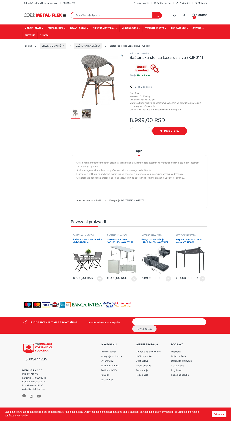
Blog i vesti (176, 370)
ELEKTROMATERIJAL (104, 28)
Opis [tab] (139, 151)
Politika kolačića (109, 370)
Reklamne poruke (180, 374)
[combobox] (112, 15)
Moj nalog (202, 3)
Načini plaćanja (143, 365)
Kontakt (105, 374)
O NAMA (44, 35)
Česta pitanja (177, 365)
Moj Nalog (176, 351)
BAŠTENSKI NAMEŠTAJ (88, 45)
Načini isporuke (143, 356)
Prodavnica (184, 3)
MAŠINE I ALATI (33, 28)
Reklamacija (142, 374)
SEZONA (196, 28)
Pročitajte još (98, 279)
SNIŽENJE (30, 35)
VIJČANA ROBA (130, 28)
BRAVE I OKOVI (78, 28)
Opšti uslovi (142, 360)
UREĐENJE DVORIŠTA (53, 45)
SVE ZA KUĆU (178, 28)
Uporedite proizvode (181, 360)
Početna (28, 45)
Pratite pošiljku (164, 3)
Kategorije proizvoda (111, 356)
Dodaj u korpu (171, 130)
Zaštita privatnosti (110, 365)
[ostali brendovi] (145, 68)
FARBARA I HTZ (55, 28)
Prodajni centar (108, 351)
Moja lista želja (178, 356)
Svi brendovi (107, 360)
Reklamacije (142, 370)
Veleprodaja (107, 379)
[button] (122, 56)
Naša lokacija (143, 3)
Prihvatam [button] (219, 414)
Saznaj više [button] (21, 415)
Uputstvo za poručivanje (148, 351)
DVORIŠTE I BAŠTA (154, 28)
